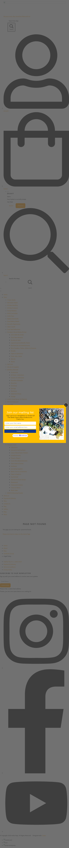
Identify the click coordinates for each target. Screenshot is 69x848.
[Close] (65, 405)
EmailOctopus (24, 435)
